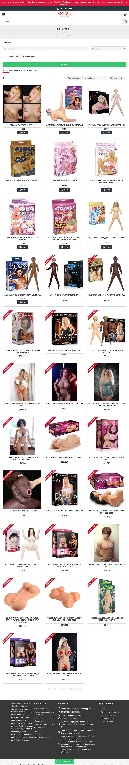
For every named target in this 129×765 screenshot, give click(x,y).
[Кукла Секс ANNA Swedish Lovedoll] (22, 159)
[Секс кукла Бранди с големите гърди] (107, 216)
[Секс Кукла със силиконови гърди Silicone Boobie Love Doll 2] (64, 543)
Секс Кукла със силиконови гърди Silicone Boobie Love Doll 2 (64, 565)
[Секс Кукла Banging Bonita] (64, 159)
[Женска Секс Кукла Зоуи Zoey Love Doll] (64, 382)
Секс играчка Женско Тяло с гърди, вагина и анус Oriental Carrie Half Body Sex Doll (22, 620)
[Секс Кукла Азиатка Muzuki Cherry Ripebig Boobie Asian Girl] (64, 216)
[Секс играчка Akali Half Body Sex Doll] (64, 436)
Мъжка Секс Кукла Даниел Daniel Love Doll (107, 565)
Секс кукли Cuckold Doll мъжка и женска (107, 351)
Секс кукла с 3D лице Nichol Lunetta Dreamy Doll (22, 565)
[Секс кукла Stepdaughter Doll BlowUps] (64, 489)
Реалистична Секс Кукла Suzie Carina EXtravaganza (22, 351)
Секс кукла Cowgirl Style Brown (22, 511)
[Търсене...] (125, 21)
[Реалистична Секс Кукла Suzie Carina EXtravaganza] (22, 329)
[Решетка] (4, 78)
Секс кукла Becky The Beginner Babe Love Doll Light (107, 181)
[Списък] (7, 78)
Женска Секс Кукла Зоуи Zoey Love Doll (64, 404)
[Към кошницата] (125, 14)
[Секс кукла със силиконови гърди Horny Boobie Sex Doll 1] (22, 652)
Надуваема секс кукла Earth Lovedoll (106, 295)
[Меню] (4, 14)
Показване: (114, 78)
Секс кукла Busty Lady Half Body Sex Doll (106, 458)
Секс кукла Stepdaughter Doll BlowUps (64, 511)
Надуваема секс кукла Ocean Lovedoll (22, 295)
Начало (60, 34)
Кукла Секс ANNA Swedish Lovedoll (22, 180)
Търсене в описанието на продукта (20, 56)
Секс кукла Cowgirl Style (22, 125)
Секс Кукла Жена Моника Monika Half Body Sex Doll (106, 512)
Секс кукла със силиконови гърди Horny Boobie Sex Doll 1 (22, 675)
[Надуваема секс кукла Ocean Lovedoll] (22, 274)
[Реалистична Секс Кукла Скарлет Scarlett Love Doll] (22, 436)
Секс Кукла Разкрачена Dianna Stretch (64, 125)
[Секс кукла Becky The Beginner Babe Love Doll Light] (107, 159)
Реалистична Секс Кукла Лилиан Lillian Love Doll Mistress (106, 405)
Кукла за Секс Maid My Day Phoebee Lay (106, 125)
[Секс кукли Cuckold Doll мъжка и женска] (107, 329)
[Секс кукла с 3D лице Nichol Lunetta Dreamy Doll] (22, 543)
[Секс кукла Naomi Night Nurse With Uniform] (22, 216)
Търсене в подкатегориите (16, 53)
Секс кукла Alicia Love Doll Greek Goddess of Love (106, 619)
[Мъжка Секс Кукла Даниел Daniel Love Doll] (107, 543)
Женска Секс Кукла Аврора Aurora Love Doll (22, 405)
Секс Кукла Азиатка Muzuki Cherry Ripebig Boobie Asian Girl (64, 239)
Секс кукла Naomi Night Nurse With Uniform (22, 239)
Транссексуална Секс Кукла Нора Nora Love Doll (64, 675)
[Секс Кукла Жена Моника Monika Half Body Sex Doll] (107, 489)
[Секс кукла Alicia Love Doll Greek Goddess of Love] (107, 597)
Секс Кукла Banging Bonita (64, 180)
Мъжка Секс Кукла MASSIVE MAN (64, 295)
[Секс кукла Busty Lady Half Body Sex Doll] (107, 436)
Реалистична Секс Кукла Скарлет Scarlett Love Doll (22, 458)
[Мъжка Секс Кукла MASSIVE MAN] (64, 274)
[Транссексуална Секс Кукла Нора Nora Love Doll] (64, 652)
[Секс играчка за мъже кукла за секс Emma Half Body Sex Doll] (64, 597)
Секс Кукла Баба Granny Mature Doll (64, 350)
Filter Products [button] (66, 761)
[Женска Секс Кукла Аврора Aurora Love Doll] (22, 382)
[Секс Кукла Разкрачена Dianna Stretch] (64, 104)
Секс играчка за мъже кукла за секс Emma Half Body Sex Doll (64, 619)
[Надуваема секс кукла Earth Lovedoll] (107, 274)
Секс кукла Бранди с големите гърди (106, 238)
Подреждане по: (73, 78)
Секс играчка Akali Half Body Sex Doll (64, 457)
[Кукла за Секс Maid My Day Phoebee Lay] (107, 104)
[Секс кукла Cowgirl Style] (22, 104)
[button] (22, 132)
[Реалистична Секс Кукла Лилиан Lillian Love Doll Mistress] (107, 382)
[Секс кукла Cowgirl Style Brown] (22, 489)
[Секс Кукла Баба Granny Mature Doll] (64, 329)
